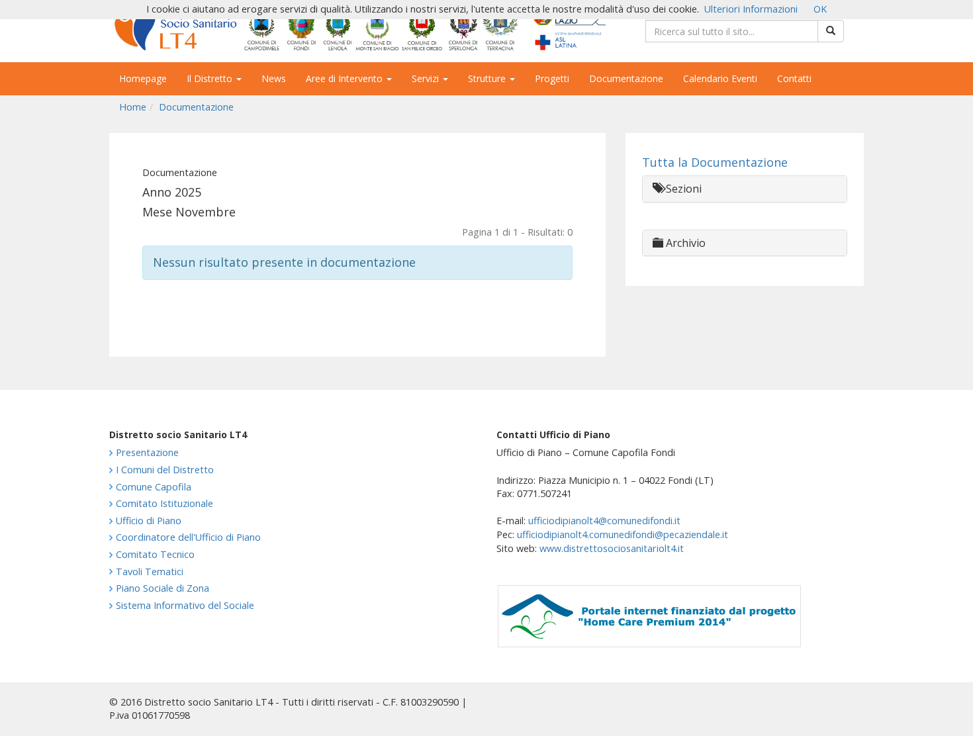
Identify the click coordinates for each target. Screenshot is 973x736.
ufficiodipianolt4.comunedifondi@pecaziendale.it (622, 534)
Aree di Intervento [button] (345, 78)
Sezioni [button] (682, 188)
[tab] (745, 189)
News (273, 78)
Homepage (143, 78)
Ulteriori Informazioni (751, 9)
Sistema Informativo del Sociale (185, 605)
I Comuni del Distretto (165, 469)
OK (820, 9)
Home (132, 107)
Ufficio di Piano (148, 520)
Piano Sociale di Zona (162, 588)
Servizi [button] (426, 78)
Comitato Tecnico (155, 554)
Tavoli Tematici (149, 571)
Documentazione (626, 78)
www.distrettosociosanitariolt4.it (611, 548)
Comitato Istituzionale (164, 503)
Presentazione (147, 452)
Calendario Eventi (720, 78)
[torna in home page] (357, 27)
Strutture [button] (488, 78)
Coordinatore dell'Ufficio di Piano (188, 537)
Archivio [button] (684, 243)
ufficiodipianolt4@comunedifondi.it (604, 520)
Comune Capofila (153, 487)
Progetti (552, 78)
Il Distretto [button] (211, 78)
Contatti (794, 78)
